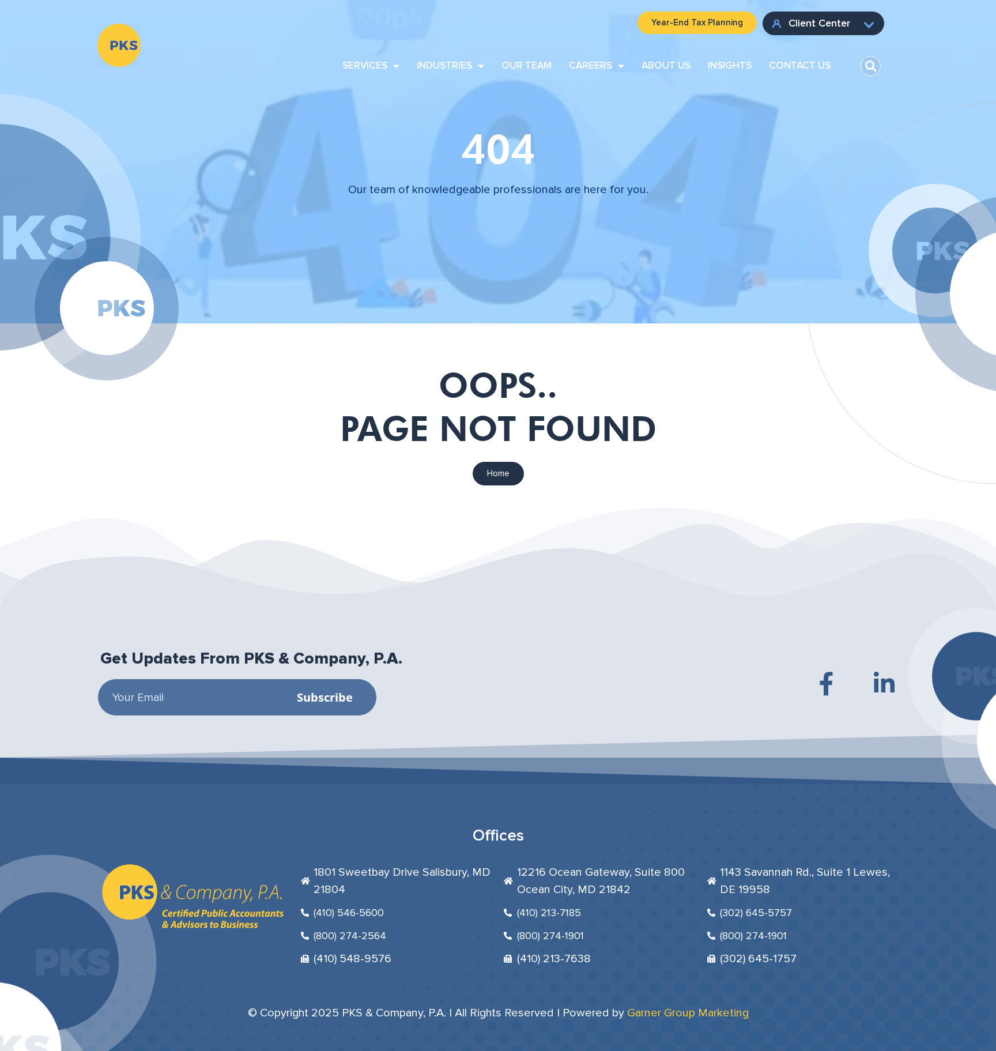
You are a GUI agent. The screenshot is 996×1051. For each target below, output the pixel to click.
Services (364, 65)
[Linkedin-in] (884, 683)
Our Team (526, 65)
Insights (730, 65)
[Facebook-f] (826, 683)
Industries (444, 65)
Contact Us (800, 65)
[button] (871, 66)
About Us (666, 65)
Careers (590, 65)
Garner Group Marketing (688, 1013)
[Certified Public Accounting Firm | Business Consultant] (119, 32)
